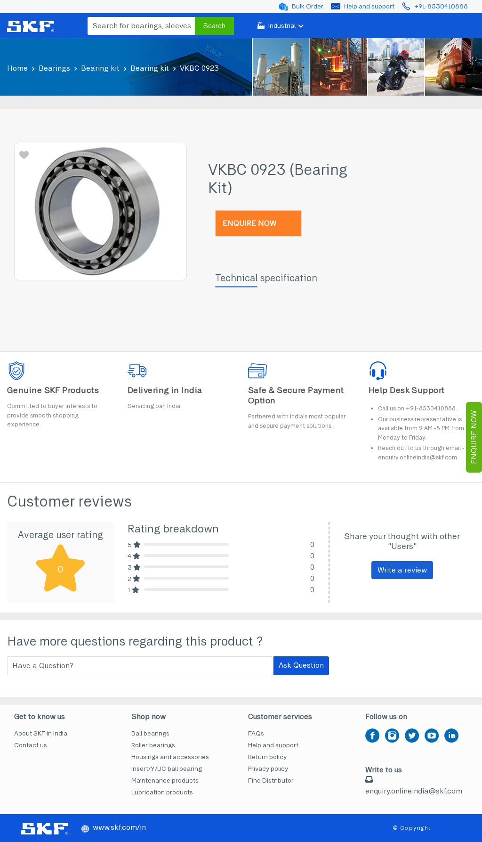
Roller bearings (153, 745)
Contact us (30, 745)
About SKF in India (40, 733)
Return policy (267, 757)
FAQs (256, 733)
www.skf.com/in (119, 827)
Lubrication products (162, 792)
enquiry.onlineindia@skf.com (413, 790)
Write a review (402, 569)
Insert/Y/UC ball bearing (166, 769)
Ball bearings (150, 733)
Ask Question (301, 665)
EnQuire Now (473, 437)
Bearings (54, 68)
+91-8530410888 (441, 6)
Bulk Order (307, 6)
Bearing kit (100, 68)
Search (214, 26)
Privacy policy (268, 769)
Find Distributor (271, 781)
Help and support (369, 6)
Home (17, 68)
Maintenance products (165, 781)
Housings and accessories (170, 757)
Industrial (282, 26)
